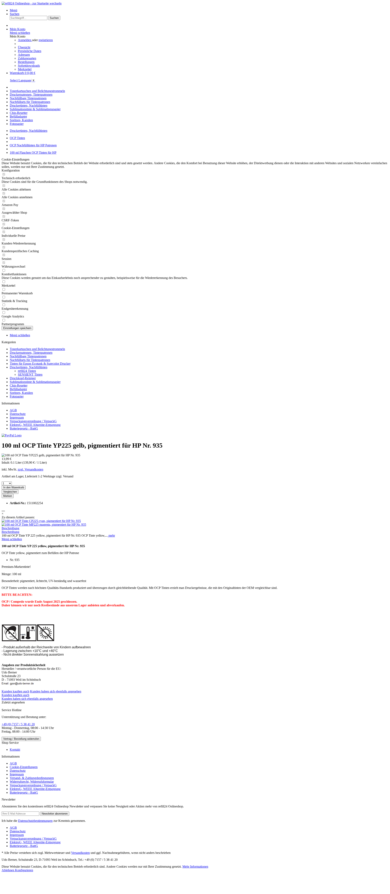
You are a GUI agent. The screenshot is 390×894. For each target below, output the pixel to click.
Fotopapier (17, 396)
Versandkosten (80, 852)
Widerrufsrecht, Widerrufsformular (32, 781)
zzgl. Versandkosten (30, 469)
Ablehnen (8, 870)
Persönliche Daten (29, 51)
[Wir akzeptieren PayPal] (12, 435)
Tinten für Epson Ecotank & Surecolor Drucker (40, 363)
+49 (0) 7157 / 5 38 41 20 (18, 724)
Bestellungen (26, 62)
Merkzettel (24, 69)
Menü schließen (20, 32)
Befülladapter (18, 389)
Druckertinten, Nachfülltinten (28, 367)
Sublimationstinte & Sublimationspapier (35, 382)
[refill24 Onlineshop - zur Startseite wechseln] (32, 3)
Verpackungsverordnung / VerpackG (33, 421)
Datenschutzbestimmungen (35, 820)
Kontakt (15, 749)
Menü (13, 10)
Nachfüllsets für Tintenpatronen (30, 360)
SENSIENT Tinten (30, 374)
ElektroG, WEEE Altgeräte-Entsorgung (35, 425)
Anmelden (25, 40)
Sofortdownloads (29, 65)
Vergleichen (10, 491)
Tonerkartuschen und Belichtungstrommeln (37, 349)
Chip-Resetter (18, 385)
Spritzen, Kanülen (21, 392)
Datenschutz (18, 414)
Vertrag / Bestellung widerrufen (21, 738)
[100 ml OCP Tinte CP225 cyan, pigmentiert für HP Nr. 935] (41, 521)
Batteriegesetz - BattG (24, 428)
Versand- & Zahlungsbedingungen (32, 778)
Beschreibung (10, 528)
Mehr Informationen (195, 866)
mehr (111, 535)
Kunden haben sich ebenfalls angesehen (55, 691)
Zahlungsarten (27, 58)
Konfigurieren (24, 870)
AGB (13, 410)
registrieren (46, 40)
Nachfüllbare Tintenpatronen (28, 356)
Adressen (24, 54)
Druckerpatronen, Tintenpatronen (31, 352)
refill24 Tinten (27, 371)
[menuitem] (199, 10)
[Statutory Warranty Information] (3, 511)
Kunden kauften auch (15, 691)
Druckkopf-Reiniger (23, 378)
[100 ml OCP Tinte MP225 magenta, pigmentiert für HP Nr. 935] (44, 524)
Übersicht (24, 47)
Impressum (17, 417)
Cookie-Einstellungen (24, 767)
